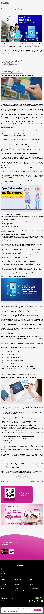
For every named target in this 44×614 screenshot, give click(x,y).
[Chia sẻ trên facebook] (18, 476)
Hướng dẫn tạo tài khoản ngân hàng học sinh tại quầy (12, 65)
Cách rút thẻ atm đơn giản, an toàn (9, 481)
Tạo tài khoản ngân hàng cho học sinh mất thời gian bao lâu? (12, 66)
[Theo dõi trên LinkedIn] (42, 601)
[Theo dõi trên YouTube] (37, 601)
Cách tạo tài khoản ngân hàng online (9, 63)
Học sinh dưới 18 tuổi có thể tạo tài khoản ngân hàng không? (12, 60)
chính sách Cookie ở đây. (12, 611)
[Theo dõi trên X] (40, 601)
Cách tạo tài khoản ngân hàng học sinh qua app (11, 64)
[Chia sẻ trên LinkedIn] (28, 476)
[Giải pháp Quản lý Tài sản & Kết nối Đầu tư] (6, 2)
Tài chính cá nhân (4, 7)
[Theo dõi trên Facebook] (30, 601)
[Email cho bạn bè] (23, 476)
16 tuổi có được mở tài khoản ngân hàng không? (10, 59)
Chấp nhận (37, 609)
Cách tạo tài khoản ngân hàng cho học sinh (9, 62)
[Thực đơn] (42, 2)
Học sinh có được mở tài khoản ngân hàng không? (10, 57)
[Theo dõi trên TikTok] (35, 601)
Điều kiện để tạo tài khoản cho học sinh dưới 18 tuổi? (10, 61)
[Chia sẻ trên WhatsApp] (16, 476)
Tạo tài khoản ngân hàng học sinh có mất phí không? (10, 69)
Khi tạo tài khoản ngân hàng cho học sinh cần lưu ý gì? (11, 70)
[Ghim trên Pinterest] (25, 476)
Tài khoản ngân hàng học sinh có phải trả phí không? (10, 71)
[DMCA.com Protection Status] (39, 598)
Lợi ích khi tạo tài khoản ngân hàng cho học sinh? (10, 72)
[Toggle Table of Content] (21, 56)
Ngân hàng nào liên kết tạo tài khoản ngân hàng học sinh (11, 67)
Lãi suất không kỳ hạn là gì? (36, 481)
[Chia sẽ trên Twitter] (21, 476)
